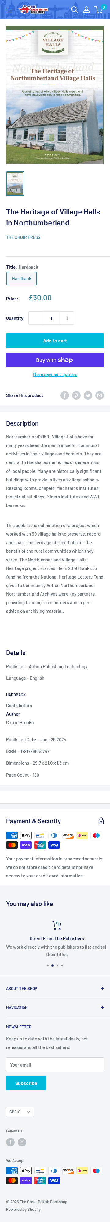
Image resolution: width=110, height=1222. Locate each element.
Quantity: (15, 318)
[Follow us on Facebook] (10, 1142)
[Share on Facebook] (65, 395)
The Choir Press (23, 237)
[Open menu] (9, 10)
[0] (99, 9)
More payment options (55, 374)
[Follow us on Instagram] (22, 1142)
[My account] (86, 9)
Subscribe (26, 1083)
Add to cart (55, 340)
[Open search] (74, 9)
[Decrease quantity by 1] (35, 318)
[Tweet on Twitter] (88, 395)
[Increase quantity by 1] (67, 318)
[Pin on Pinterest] (76, 395)
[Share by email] (99, 395)
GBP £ (14, 1111)
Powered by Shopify (23, 1209)
